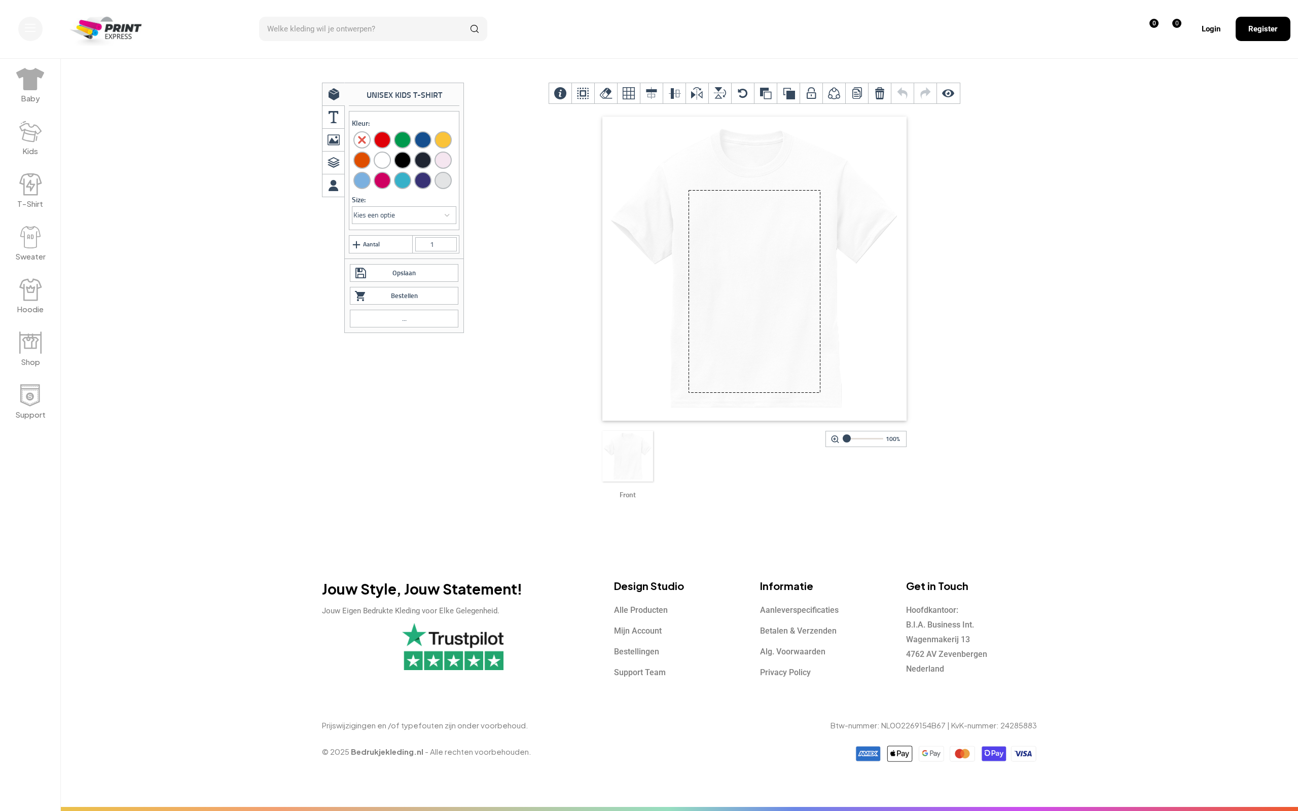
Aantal (371, 244)
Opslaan (404, 273)
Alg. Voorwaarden (792, 651)
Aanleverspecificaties (799, 610)
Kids (30, 151)
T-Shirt (30, 203)
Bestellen (404, 296)
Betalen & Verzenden (798, 631)
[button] (30, 29)
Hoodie (30, 309)
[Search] (474, 29)
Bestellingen (636, 651)
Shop (30, 361)
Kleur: (361, 123)
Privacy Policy (785, 672)
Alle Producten (641, 610)
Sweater (30, 256)
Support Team (640, 672)
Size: (359, 200)
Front (628, 495)
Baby (30, 98)
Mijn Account (638, 631)
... (404, 318)
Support (30, 414)
